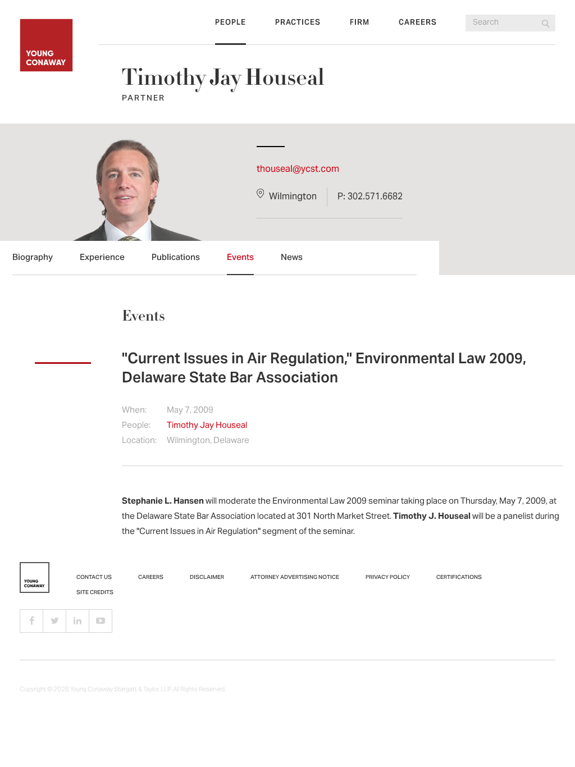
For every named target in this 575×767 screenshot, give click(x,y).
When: (134, 410)
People (230, 23)
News (292, 258)
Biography (32, 258)
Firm (359, 23)
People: (136, 425)
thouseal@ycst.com (298, 169)
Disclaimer (207, 578)
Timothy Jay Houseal (207, 426)
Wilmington (293, 197)
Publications (176, 258)
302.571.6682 (375, 197)
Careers (418, 23)
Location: (139, 441)
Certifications (459, 578)
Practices (298, 23)
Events (240, 258)
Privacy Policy (388, 578)
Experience (102, 258)
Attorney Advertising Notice (294, 578)
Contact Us (94, 578)
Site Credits (94, 593)
